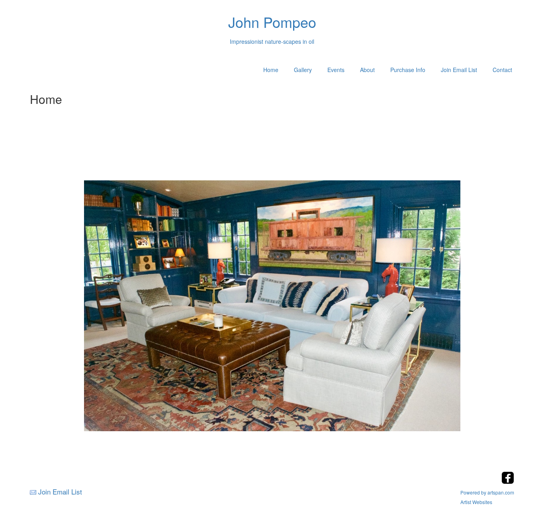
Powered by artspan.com (487, 492)
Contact (502, 70)
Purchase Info (407, 70)
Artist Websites (476, 501)
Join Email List (459, 70)
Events (335, 70)
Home (270, 70)
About (367, 70)
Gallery (303, 70)
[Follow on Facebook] (507, 482)
